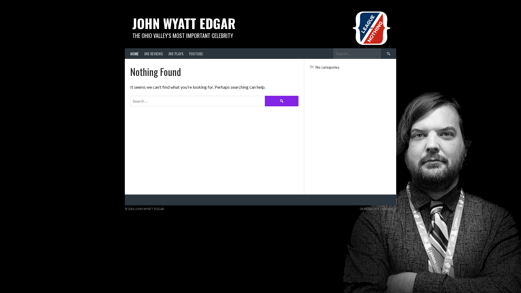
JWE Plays (175, 53)
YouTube (196, 53)
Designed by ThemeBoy (378, 209)
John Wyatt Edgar (184, 23)
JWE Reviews (153, 53)
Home (134, 53)
